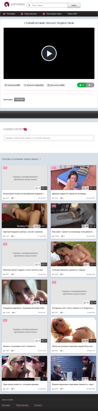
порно (4, 400)
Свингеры (19, 100)
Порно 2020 (72, 14)
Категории (11, 14)
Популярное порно (54, 14)
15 (83, 85)
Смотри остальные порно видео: (20, 158)
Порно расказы (30, 14)
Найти (73, 5)
